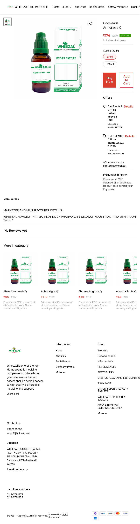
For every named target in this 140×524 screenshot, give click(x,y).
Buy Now (109, 79)
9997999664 (14, 429)
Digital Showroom (58, 516)
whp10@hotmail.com (18, 433)
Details (128, 106)
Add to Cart (126, 80)
